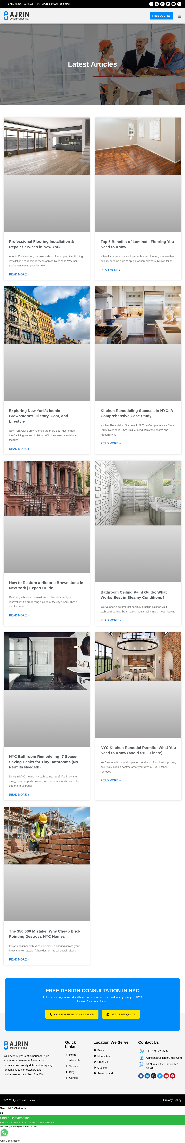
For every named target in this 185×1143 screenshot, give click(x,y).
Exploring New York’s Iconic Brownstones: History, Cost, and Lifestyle (38, 415)
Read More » (19, 274)
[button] (179, 16)
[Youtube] (173, 4)
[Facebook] (141, 1076)
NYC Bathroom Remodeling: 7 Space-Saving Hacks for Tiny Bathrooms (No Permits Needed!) (43, 761)
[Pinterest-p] (179, 4)
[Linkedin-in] (157, 4)
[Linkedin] (147, 1076)
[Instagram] (162, 4)
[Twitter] (168, 4)
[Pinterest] (172, 1076)
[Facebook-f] (151, 4)
